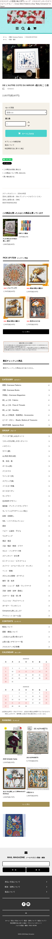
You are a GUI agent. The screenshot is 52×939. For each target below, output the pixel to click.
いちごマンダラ (12, 288)
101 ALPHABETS (32, 757)
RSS (30, 925)
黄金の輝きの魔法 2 (36, 288)
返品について (9, 145)
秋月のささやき (35, 321)
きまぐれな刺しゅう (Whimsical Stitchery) (14, 793)
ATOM (35, 925)
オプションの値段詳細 (13, 141)
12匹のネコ (30, 792)
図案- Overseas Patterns (16, 37)
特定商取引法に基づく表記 (14, 148)
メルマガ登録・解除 (22, 925)
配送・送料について (30, 920)
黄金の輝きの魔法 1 (13, 321)
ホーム (5, 37)
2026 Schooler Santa (10, 759)
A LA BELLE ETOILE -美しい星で (10, 240)
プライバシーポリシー (34, 923)
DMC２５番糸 (23, 233)
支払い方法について (17, 920)
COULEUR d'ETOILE (31, 37)
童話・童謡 (12, 39)
